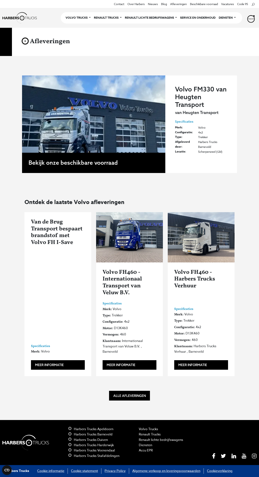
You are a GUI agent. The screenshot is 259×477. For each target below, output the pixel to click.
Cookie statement (84, 470)
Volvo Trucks (148, 429)
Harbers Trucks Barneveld (93, 434)
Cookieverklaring (219, 470)
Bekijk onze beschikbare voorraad (73, 162)
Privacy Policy (115, 470)
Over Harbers (136, 4)
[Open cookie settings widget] (7, 470)
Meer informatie (49, 365)
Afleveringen (178, 4)
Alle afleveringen (129, 396)
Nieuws (153, 4)
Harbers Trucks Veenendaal (94, 450)
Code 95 (242, 4)
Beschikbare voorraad (204, 4)
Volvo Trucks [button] (77, 18)
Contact (119, 4)
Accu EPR (146, 450)
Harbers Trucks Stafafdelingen (96, 455)
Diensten (145, 445)
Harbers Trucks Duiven (90, 439)
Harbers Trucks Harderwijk (93, 445)
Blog (164, 4)
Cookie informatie (50, 470)
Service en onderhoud (197, 18)
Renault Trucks (150, 434)
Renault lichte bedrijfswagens (161, 439)
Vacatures (227, 4)
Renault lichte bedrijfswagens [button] (150, 18)
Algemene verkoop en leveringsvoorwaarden (166, 470)
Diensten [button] (226, 18)
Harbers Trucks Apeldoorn (93, 429)
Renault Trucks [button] (106, 18)
